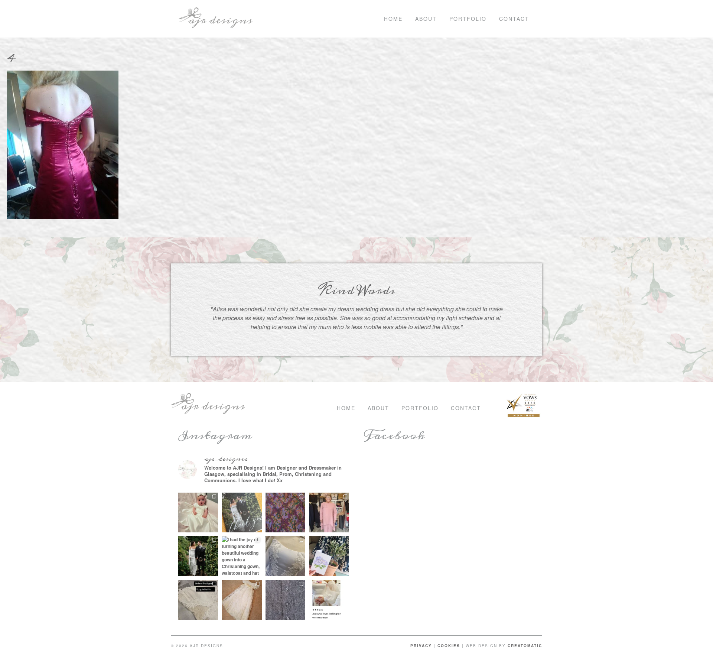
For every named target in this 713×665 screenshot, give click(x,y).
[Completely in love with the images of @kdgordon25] (286, 556)
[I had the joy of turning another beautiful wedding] (242, 556)
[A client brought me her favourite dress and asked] (286, 513)
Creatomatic (525, 645)
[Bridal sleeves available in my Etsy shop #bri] (329, 600)
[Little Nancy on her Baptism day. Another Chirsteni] (198, 513)
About (426, 18)
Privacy (421, 645)
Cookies (448, 645)
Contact (514, 18)
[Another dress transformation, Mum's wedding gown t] (198, 600)
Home (393, 18)
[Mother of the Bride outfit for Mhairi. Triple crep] (329, 513)
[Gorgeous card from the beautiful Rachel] (242, 513)
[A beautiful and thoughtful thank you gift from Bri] (329, 556)
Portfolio (467, 18)
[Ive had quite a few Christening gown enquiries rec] (242, 600)
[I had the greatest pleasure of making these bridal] (198, 556)
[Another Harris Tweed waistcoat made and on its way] (286, 600)
